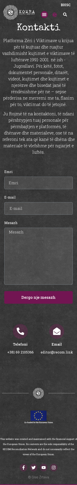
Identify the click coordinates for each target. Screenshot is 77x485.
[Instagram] (54, 467)
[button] (44, 14)
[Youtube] (43, 467)
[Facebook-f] (23, 467)
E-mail (10, 197)
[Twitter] (33, 467)
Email (57, 344)
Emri (8, 172)
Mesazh (11, 223)
